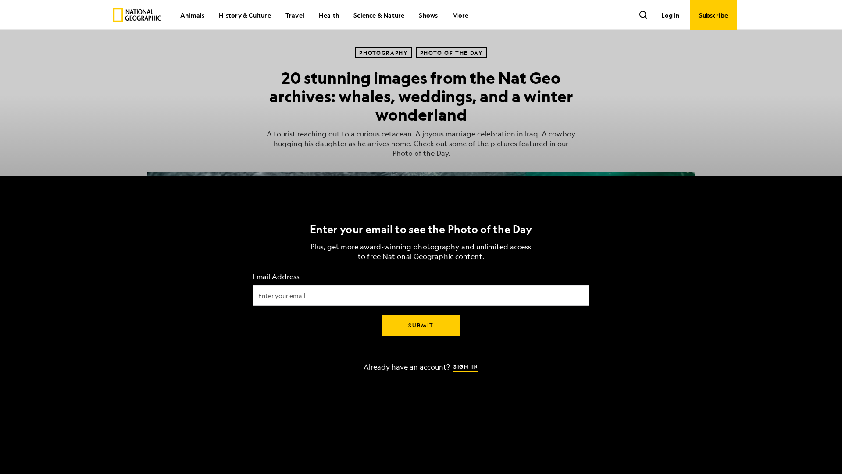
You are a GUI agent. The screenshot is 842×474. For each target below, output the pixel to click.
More (460, 15)
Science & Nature (378, 15)
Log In (670, 15)
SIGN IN (465, 366)
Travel (294, 15)
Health (329, 15)
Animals (192, 15)
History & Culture (245, 15)
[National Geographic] (137, 15)
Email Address (276, 277)
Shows (428, 15)
